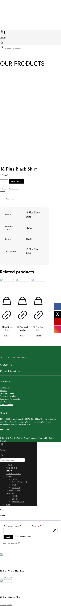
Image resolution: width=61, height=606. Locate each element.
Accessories (14, 188)
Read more (4, 429)
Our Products (5, 401)
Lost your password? (11, 542)
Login (8, 537)
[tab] (33, 199)
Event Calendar (6, 404)
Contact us (4, 387)
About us (3, 390)
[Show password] (54, 530)
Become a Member (8, 396)
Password (40, 525)
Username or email (16, 525)
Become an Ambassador (10, 399)
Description (10, 199)
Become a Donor (7, 393)
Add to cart (16, 181)
